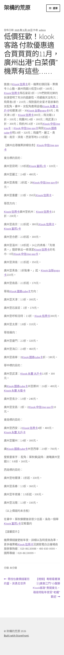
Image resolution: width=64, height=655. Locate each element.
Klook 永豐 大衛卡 (15, 390)
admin (42, 30)
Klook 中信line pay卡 (25, 128)
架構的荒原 (17, 7)
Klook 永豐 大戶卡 (31, 373)
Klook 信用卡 (20, 84)
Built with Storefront (16, 635)
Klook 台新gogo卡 (38, 110)
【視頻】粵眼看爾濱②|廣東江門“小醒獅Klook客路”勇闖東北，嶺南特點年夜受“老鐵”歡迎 (46, 587)
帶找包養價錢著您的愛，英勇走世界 (17, 581)
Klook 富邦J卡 (37, 166)
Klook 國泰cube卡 (20, 291)
